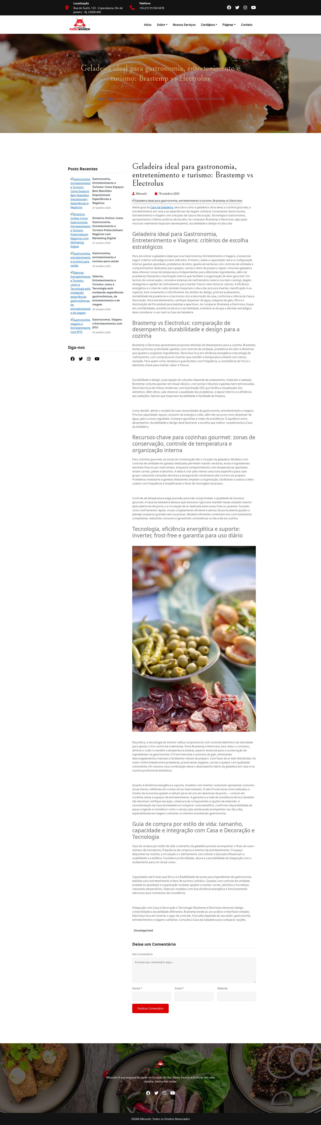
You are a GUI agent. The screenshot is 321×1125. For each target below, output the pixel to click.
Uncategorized (143, 930)
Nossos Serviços (184, 24)
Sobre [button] (161, 24)
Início (147, 24)
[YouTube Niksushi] (253, 8)
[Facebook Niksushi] (229, 8)
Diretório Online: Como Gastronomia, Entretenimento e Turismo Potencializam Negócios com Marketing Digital (107, 228)
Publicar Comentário (150, 1008)
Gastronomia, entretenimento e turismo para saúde (105, 257)
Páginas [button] (228, 24)
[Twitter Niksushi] (237, 8)
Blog (110, 99)
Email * (179, 988)
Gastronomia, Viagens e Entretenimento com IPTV (107, 323)
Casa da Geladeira (161, 207)
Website (222, 988)
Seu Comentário (142, 954)
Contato (246, 24)
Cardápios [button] (208, 24)
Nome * (137, 988)
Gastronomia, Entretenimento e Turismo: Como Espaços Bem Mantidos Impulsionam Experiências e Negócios (108, 191)
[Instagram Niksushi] (245, 8)
